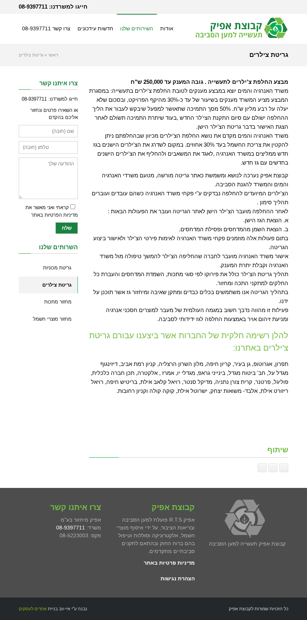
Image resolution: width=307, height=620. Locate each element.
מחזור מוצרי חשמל (52, 319)
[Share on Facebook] (283, 467)
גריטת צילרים (57, 285)
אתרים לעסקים (33, 608)
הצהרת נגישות (178, 578)
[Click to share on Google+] (262, 467)
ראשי (53, 55)
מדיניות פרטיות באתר (169, 563)
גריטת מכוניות (57, 268)
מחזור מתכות (58, 302)
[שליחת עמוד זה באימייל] (272, 467)
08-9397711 (33, 6)
